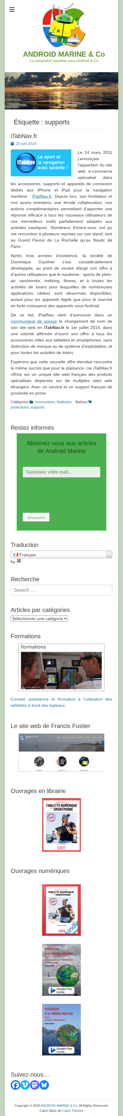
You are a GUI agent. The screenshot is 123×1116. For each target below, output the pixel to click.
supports (37, 407)
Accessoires (45, 402)
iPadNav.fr (41, 196)
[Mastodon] (34, 1085)
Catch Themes (73, 1110)
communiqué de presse (34, 321)
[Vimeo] (25, 1085)
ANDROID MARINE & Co (64, 54)
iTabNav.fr (24, 136)
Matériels (64, 402)
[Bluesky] (44, 1085)
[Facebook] (15, 1085)
